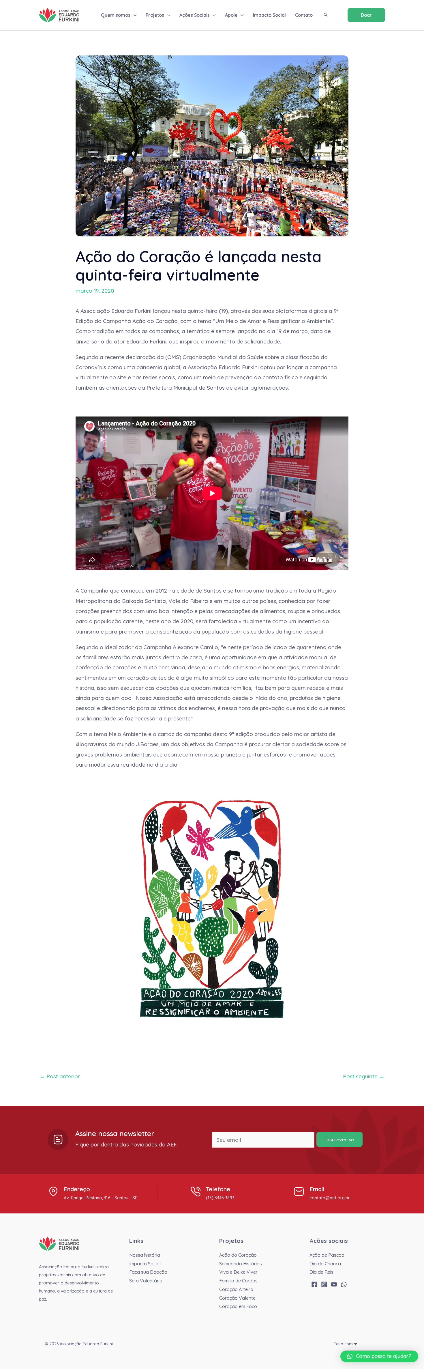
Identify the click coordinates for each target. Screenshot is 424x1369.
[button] (133, 15)
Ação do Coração (238, 1255)
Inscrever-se (339, 1139)
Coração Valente (237, 1298)
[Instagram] (324, 1284)
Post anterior (60, 1076)
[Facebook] (314, 1284)
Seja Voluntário (145, 1281)
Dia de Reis (321, 1272)
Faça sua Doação (148, 1272)
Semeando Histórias (240, 1264)
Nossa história (144, 1255)
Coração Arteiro (236, 1289)
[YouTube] (334, 1284)
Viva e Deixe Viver (238, 1272)
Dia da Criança (325, 1264)
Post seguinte (363, 1076)
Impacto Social (145, 1264)
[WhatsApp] (344, 1284)
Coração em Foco (238, 1306)
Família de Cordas (238, 1281)
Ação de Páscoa (326, 1255)
